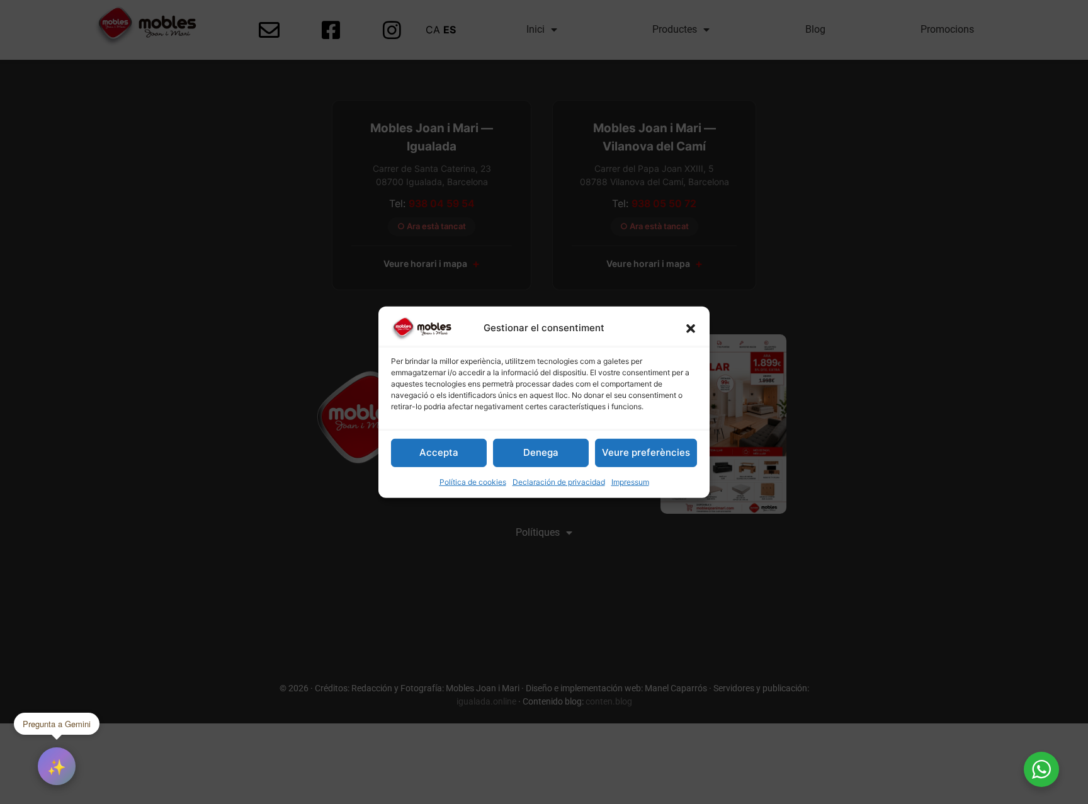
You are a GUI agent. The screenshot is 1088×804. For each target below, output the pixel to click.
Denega (540, 452)
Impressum (630, 482)
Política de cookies (472, 482)
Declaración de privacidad (559, 482)
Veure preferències (646, 452)
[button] (690, 328)
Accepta (438, 452)
